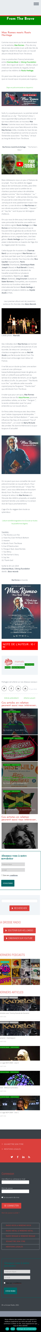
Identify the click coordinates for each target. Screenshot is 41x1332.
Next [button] (38, 973)
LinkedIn (18, 688)
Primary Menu (36, 4)
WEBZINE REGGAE (18, 667)
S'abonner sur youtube (20, 938)
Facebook (11, 688)
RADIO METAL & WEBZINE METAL (19, 1231)
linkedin (23, 1157)
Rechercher (20, 908)
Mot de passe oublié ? (11, 1212)
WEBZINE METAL (13, 997)
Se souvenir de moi (11, 1197)
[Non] (38, 1324)
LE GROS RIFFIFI (4, 962)
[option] (19, 761)
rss (29, 1157)
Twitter (4, 688)
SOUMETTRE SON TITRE (13, 1144)
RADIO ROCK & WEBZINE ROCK (18, 1225)
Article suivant (29, 698)
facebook (17, 1157)
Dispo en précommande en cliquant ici (20, 87)
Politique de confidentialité (26, 1329)
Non (12, 1329)
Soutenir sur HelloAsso (20, 930)
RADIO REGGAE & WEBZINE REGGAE (20, 1236)
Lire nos (10, 875)
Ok (7, 1329)
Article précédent (11, 698)
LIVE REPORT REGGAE (8, 738)
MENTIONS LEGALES (12, 1149)
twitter (11, 1157)
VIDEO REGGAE (7, 711)
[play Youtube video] (20, 164)
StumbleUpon (25, 688)
